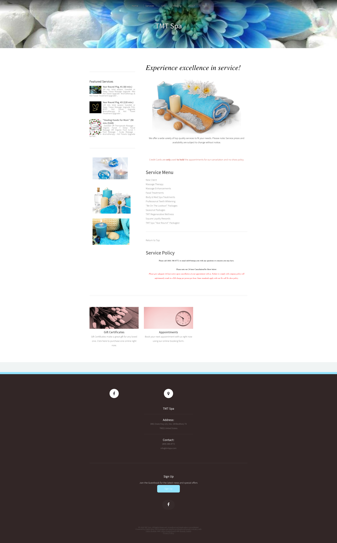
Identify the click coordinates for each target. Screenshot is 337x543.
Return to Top (153, 240)
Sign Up (168, 488)
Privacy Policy (168, 533)
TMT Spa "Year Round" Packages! (163, 222)
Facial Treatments (155, 192)
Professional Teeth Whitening (160, 201)
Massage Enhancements (158, 188)
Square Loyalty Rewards (158, 218)
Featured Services (101, 81)
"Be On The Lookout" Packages (161, 205)
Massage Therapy (154, 184)
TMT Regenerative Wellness (160, 214)
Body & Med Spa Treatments (160, 197)
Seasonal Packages (155, 209)
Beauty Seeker (185, 531)
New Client (151, 179)
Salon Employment (168, 531)
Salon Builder (151, 531)
